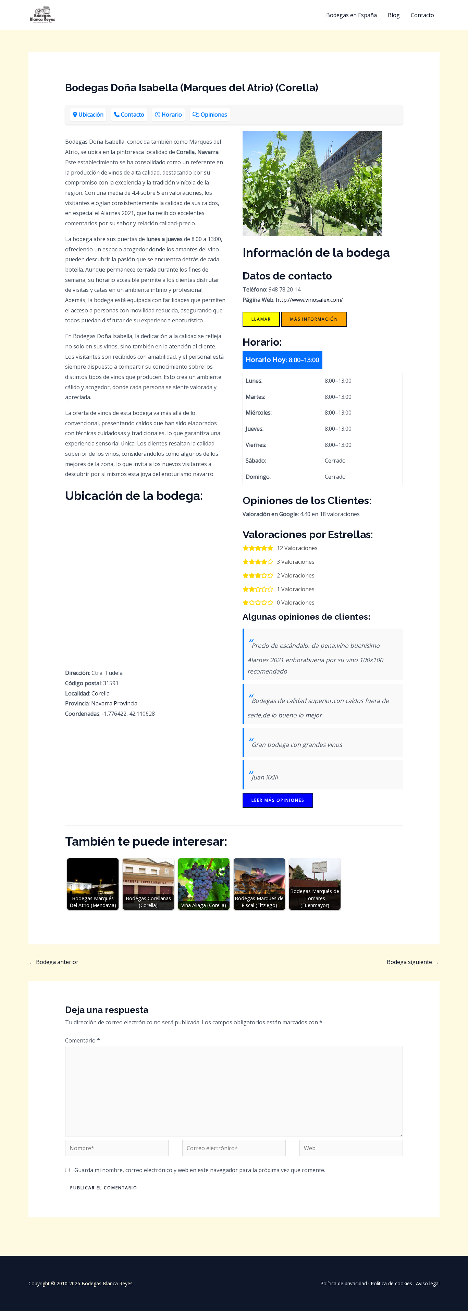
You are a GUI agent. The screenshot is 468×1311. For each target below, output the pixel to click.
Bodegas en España (351, 15)
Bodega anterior (53, 962)
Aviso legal (428, 1283)
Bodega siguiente (413, 962)
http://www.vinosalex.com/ (309, 299)
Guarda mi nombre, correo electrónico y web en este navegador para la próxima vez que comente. (199, 1170)
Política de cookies (391, 1283)
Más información (314, 319)
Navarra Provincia (114, 703)
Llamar (261, 319)
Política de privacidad (343, 1283)
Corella (100, 693)
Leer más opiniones (277, 800)
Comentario (82, 1040)
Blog (394, 15)
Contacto (422, 15)
